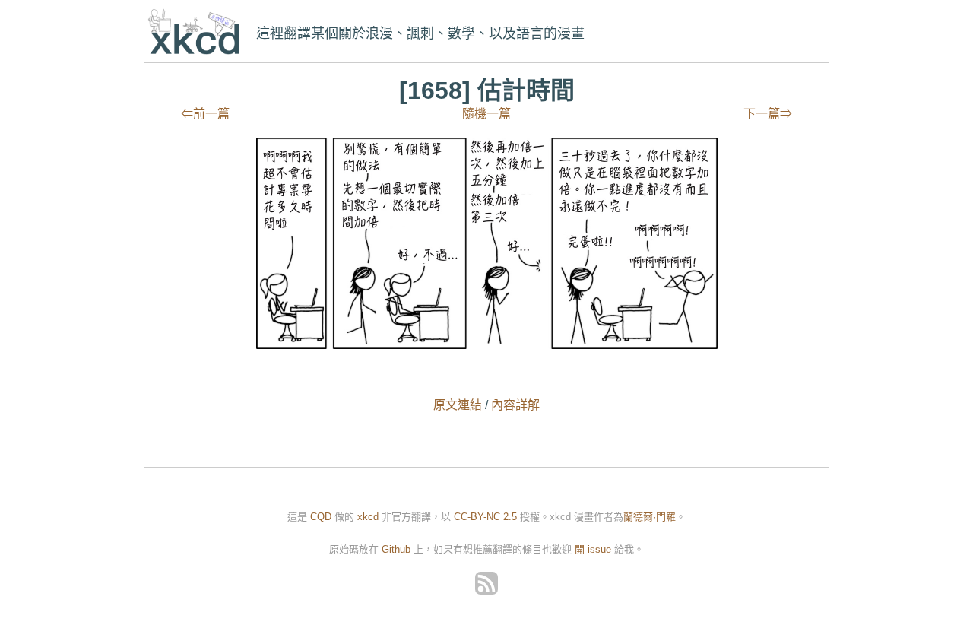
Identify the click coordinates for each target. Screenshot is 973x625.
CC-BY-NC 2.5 (485, 516)
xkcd (197, 33)
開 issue (594, 549)
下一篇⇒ (767, 113)
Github (396, 549)
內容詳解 (515, 404)
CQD (320, 516)
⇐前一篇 (205, 113)
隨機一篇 (486, 113)
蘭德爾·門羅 (649, 516)
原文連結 (457, 404)
